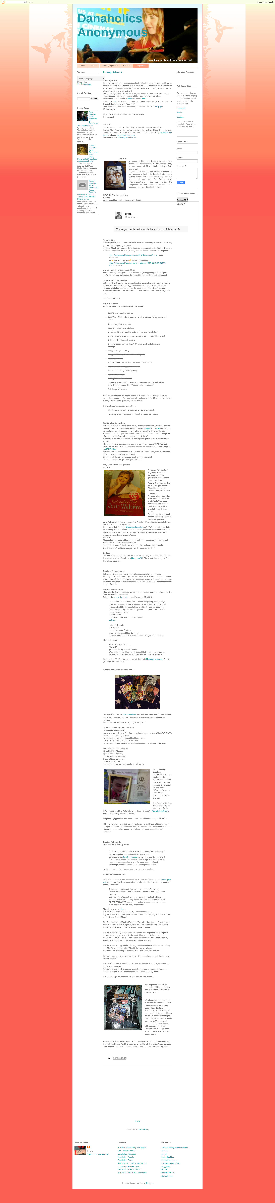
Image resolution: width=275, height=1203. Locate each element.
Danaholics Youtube (126, 1157)
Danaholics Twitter (125, 1160)
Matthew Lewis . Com (170, 1163)
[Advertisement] (137, 1092)
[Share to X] (119, 1058)
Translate (87, 85)
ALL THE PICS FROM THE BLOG (132, 1163)
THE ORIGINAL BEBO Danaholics (132, 1173)
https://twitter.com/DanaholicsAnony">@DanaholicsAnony (133, 255)
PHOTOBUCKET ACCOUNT (130, 1170)
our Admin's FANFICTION (128, 1166)
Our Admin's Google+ (126, 1151)
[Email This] (114, 1058)
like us (133, 138)
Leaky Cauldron (167, 1157)
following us (123, 138)
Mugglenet (165, 1166)
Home (82, 66)
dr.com (164, 1154)
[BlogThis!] (116, 1058)
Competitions (141, 66)
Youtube (180, 117)
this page (158, 106)
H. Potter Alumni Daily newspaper (132, 1148)
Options (112, 620)
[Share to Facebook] (122, 1058)
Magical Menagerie (169, 1160)
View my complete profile (97, 1154)
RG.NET (164, 1170)
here (130, 99)
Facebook (146, 428)
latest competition (130, 857)
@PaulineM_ (130, 216)
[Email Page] (109, 1058)
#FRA (128, 214)
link (115, 101)
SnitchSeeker (167, 1176)
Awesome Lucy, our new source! (174, 1148)
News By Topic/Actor (110, 66)
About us (93, 66)
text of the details (121, 597)
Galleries (126, 66)
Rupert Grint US (168, 1173)
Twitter (179, 112)
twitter (157, 428)
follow (121, 909)
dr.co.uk (164, 1151)
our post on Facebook (126, 135)
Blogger (149, 1183)
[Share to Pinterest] (125, 1058)
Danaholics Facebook (127, 1154)
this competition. (130, 715)
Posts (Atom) (143, 1129)
